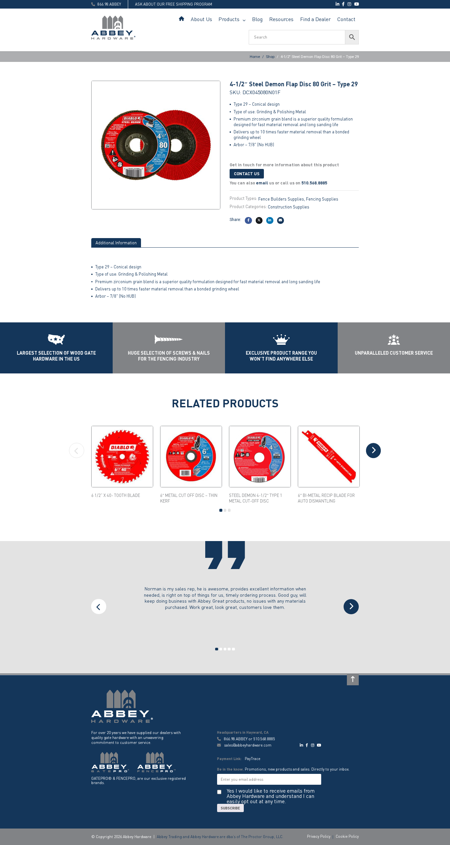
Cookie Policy (347, 836)
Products (228, 18)
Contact (346, 18)
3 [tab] (229, 510)
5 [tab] (233, 649)
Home (181, 19)
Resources (281, 18)
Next (373, 450)
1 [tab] (220, 510)
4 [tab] (229, 649)
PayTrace (252, 758)
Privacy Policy (318, 836)
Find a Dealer (315, 18)
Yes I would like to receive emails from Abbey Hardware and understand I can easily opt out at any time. (271, 796)
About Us (201, 18)
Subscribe (230, 807)
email (262, 182)
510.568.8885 (314, 182)
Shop (270, 56)
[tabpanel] (122, 462)
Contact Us (247, 173)
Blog (257, 18)
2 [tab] (225, 510)
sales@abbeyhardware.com (247, 745)
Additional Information (116, 242)
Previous (76, 450)
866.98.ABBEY (235, 739)
